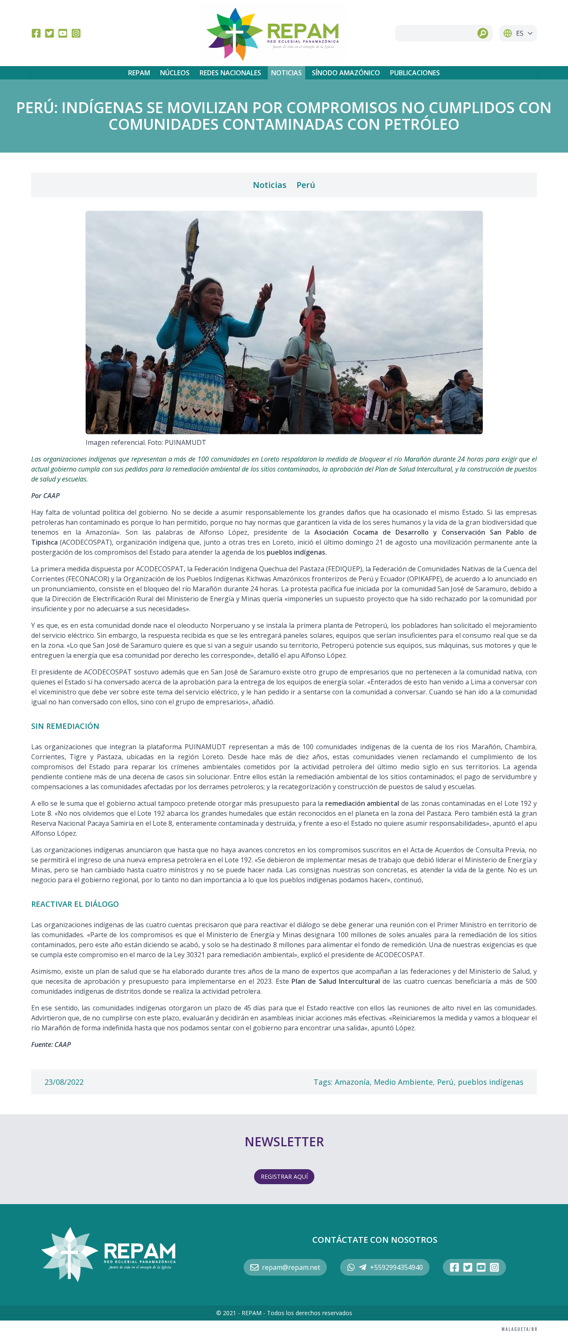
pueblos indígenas (491, 1082)
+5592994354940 (396, 1267)
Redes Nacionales (230, 72)
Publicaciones (415, 72)
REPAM (139, 72)
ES (520, 33)
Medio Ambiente (403, 1082)
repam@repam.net (291, 1267)
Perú (305, 184)
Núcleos (175, 72)
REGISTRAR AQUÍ (284, 1176)
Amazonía (352, 1082)
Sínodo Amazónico (346, 72)
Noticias (286, 72)
